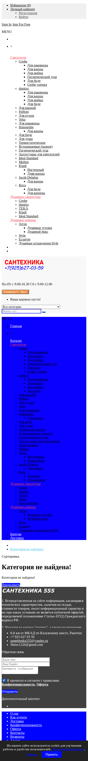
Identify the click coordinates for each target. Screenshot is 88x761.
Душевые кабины (23, 220)
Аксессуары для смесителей (39, 154)
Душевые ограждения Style (38, 243)
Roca (22, 185)
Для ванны (35, 69)
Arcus (23, 224)
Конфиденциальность (26, 725)
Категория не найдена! (27, 549)
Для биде (34, 81)
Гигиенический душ (42, 77)
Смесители (18, 57)
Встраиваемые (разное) (36, 146)
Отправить (10, 691)
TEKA (23, 208)
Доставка (17, 721)
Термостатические (32, 142)
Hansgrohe (26, 127)
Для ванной (27, 108)
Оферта (15, 729)
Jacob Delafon (28, 177)
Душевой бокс (37, 231)
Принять (51, 754)
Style (22, 235)
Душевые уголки (39, 228)
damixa (24, 88)
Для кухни (26, 115)
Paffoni (24, 112)
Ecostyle (24, 239)
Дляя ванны (36, 173)
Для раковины (37, 65)
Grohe (23, 61)
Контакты (17, 733)
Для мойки (35, 73)
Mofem (24, 162)
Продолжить (11, 585)
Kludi (22, 166)
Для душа (26, 139)
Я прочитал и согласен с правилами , (30, 682)
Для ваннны (36, 193)
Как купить (18, 717)
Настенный (35, 170)
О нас (14, 713)
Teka (22, 119)
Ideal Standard (28, 158)
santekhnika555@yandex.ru (29, 641)
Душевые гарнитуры (25, 197)
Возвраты (17, 736)
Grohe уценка (37, 84)
